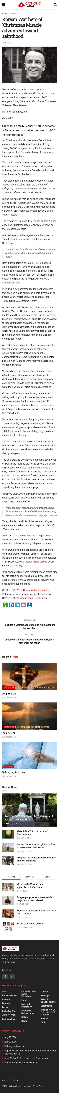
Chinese (6, 999)
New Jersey (40, 561)
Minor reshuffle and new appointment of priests (30, 886)
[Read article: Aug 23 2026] (29, 676)
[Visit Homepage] (29, 4)
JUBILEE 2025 (8, 1015)
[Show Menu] (3, 4)
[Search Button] (55, 4)
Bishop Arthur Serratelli (35, 590)
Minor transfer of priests (30, 923)
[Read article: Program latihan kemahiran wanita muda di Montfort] (8, 860)
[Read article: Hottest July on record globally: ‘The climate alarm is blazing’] (8, 847)
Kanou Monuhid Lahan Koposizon (28, 994)
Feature (13, 14)
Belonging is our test (14, 772)
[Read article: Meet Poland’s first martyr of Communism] (8, 834)
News (24, 1021)
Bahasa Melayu (9, 995)
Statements (46, 1006)
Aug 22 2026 (9, 732)
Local (23, 1000)
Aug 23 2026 (9, 693)
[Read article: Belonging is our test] (29, 755)
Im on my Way (9, 1011)
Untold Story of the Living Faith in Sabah (48, 1012)
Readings (9, 688)
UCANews (41, 598)
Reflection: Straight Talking (48, 1000)
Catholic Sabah (15, 1086)
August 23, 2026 (10, 698)
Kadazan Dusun (9, 1019)
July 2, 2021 (7, 42)
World (43, 1022)
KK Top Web (37, 1086)
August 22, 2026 (10, 737)
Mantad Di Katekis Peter (27, 1011)
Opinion (9, 766)
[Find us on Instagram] (12, 976)
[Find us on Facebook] (5, 976)
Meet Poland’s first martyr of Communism (27, 1058)
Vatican (44, 1018)
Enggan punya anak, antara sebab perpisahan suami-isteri (34, 899)
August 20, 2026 (24, 864)
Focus (5, 1007)
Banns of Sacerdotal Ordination (21, 1062)
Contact (16, 1080)
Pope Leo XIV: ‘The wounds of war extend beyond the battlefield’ (29, 818)
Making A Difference (26, 1005)
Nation (24, 1017)
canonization (26, 598)
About (5, 1080)
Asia (4, 991)
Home (4, 14)
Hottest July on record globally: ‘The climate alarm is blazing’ (36, 846)
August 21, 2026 (10, 776)
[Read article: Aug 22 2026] (29, 716)
